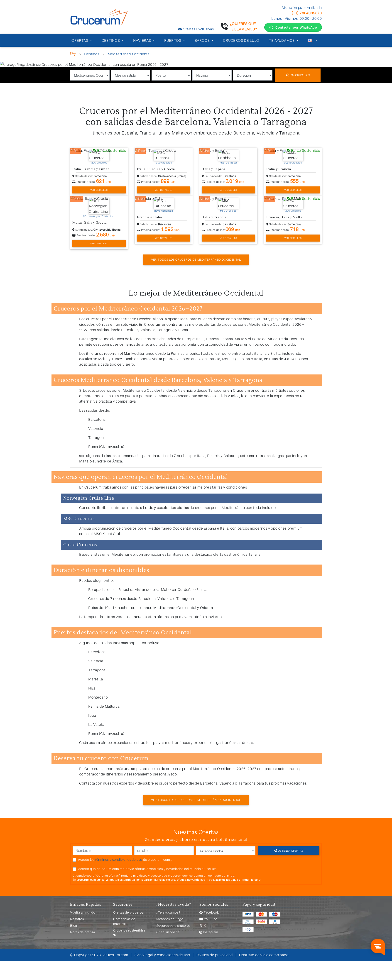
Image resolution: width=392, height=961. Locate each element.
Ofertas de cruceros (128, 912)
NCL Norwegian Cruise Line (99, 216)
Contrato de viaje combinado (264, 955)
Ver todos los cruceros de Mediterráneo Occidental (196, 259)
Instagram (210, 932)
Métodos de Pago (169, 919)
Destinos (91, 54)
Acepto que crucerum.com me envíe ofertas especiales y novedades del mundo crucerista (147, 869)
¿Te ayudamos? (168, 912)
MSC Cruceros (99, 162)
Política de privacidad (214, 955)
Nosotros (77, 919)
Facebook (211, 912)
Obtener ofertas (290, 850)
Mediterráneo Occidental (129, 54)
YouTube (210, 919)
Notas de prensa (82, 932)
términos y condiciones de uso (118, 859)
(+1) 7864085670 (307, 13)
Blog (73, 925)
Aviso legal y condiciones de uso (162, 955)
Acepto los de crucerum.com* (125, 859)
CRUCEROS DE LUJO (241, 40)
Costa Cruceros (293, 162)
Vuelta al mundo (82, 912)
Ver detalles (99, 189)
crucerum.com (115, 955)
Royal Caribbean (228, 162)
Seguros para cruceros (173, 925)
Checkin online (168, 932)
